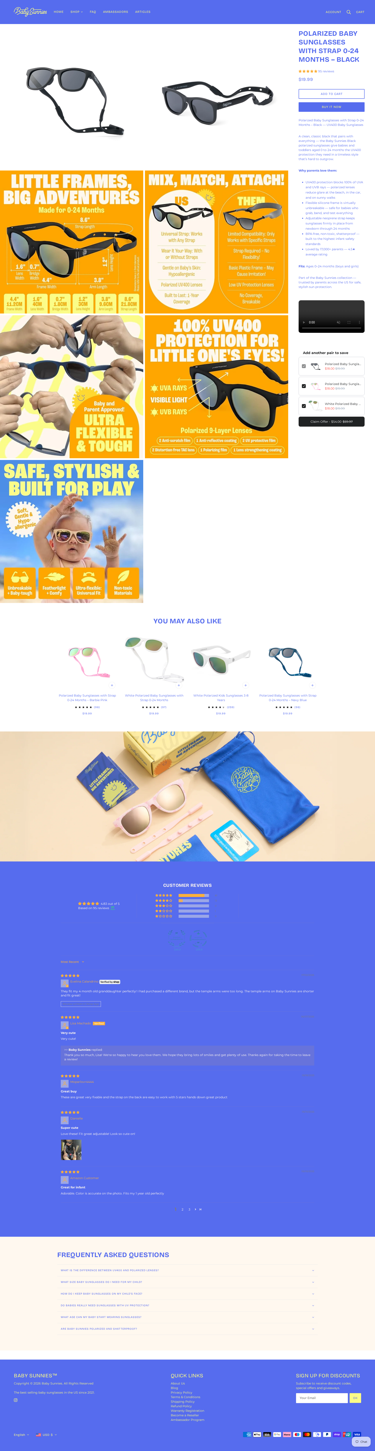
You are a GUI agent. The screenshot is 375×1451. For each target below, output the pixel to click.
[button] (308, 71)
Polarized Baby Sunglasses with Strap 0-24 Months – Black (343, 364)
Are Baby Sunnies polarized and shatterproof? (99, 1328)
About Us (178, 1383)
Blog (174, 1388)
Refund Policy (181, 1406)
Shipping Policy (183, 1402)
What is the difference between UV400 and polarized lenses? (110, 1270)
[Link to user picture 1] (71, 1149)
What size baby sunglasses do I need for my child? (101, 1282)
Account (333, 12)
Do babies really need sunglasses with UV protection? (105, 1305)
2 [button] (182, 1209)
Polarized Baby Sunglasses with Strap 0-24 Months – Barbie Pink (343, 384)
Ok (355, 1398)
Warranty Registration (187, 1411)
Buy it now (331, 107)
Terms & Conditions (185, 1397)
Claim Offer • (332, 422)
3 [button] (189, 1209)
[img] (70, 976)
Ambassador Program (187, 1420)
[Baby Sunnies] (30, 12)
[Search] (349, 12)
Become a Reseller (185, 1415)
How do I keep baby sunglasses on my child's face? (101, 1293)
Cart (360, 12)
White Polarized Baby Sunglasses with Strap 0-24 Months (343, 404)
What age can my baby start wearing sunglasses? (101, 1317)
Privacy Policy (181, 1392)
